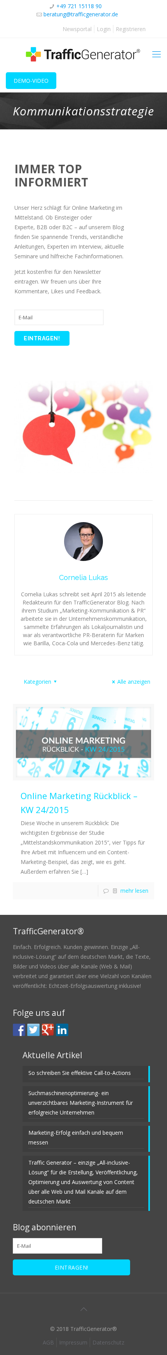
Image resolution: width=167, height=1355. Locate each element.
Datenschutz (108, 1342)
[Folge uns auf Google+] (48, 1030)
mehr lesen (134, 890)
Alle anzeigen (133, 681)
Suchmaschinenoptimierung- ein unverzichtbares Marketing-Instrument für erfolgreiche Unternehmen (80, 1102)
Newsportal (77, 29)
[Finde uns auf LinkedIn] (62, 1030)
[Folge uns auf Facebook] (19, 1030)
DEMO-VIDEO (31, 80)
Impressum (73, 1342)
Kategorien (37, 681)
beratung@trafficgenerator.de (80, 14)
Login (104, 29)
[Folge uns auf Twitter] (33, 1030)
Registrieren (131, 29)
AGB (48, 1342)
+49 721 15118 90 (79, 6)
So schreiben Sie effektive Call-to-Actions (79, 1072)
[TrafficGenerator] (83, 53)
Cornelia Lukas (83, 577)
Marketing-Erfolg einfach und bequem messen (75, 1137)
